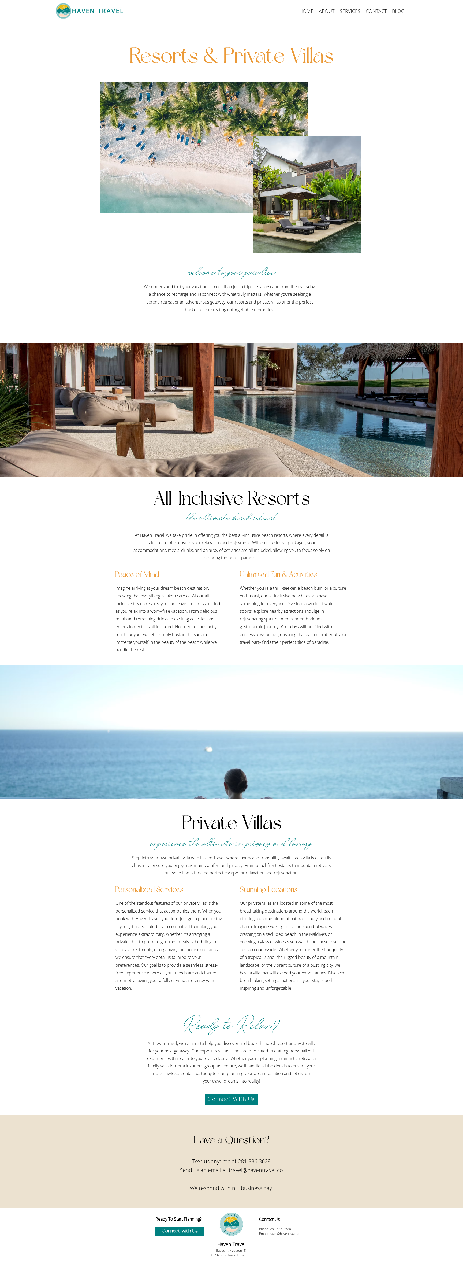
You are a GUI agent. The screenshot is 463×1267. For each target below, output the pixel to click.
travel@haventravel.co (256, 1170)
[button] (350, 11)
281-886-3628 (254, 1161)
